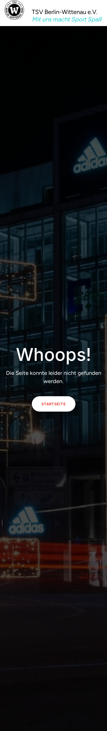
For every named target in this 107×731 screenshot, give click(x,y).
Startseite (53, 404)
